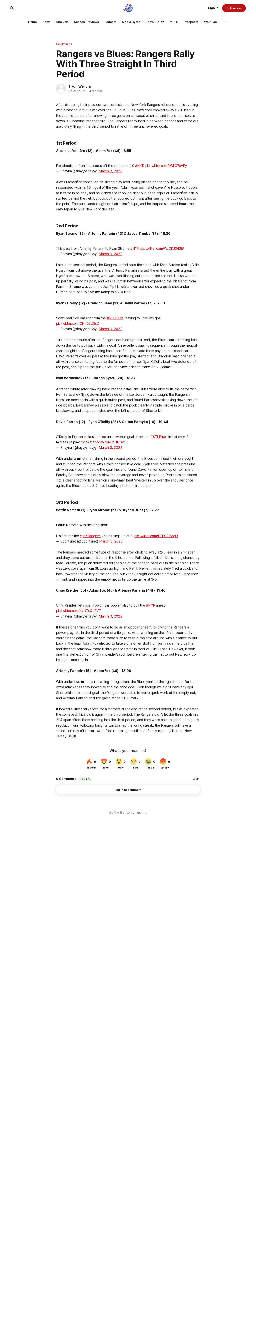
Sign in (213, 8)
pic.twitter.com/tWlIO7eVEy (166, 166)
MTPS (174, 22)
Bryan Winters (79, 87)
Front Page (64, 44)
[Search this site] (12, 8)
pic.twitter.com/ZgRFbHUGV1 (103, 442)
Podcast (110, 22)
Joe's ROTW (155, 22)
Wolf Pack (211, 22)
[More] (226, 22)
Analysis (62, 22)
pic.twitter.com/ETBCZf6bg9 (156, 536)
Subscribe (233, 8)
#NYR (139, 166)
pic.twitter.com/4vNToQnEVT (78, 611)
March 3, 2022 (110, 171)
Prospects (191, 22)
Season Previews (86, 22)
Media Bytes (131, 22)
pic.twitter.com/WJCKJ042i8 (162, 249)
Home (32, 22)
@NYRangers (90, 536)
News (46, 22)
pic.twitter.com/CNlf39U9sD (77, 324)
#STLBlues (115, 318)
